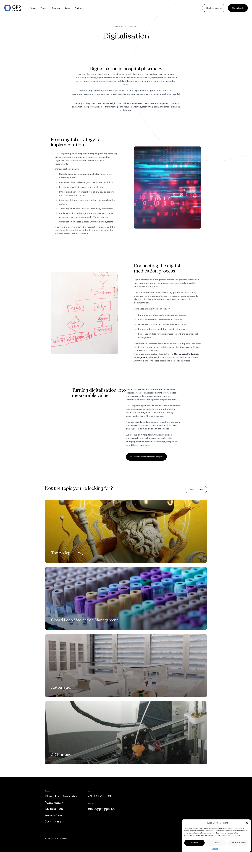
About (33, 8)
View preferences (238, 842)
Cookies (215, 849)
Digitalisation (54, 809)
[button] (246, 823)
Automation (53, 815)
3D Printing (53, 821)
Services (56, 8)
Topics (43, 8)
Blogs (67, 8)
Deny (216, 842)
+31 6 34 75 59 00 (100, 796)
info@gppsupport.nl (102, 809)
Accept (194, 842)
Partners (79, 8)
